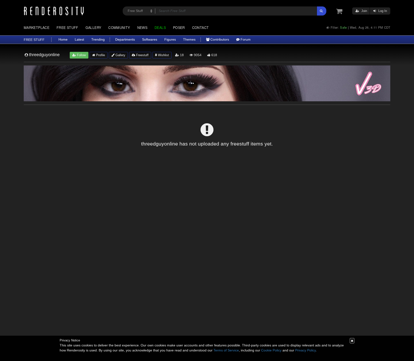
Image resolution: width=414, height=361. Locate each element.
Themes (189, 39)
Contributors (219, 39)
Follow (81, 55)
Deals (160, 27)
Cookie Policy (271, 350)
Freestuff (142, 55)
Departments (125, 39)
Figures (170, 39)
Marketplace (36, 27)
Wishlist (163, 55)
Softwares (149, 39)
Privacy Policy (305, 350)
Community (119, 27)
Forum (245, 39)
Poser (179, 27)
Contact (200, 27)
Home (63, 39)
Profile (100, 55)
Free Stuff (67, 27)
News (142, 27)
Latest (79, 39)
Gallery (93, 27)
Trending (98, 39)
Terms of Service (226, 350)
